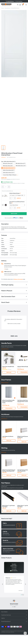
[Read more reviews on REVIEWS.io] (14, 571)
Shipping (8, 179)
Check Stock (3, 183)
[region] (14, 584)
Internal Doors (7, 8)
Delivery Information (18, 279)
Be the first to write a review (14, 323)
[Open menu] (26, 4)
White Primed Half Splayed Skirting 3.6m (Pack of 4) (8, 470)
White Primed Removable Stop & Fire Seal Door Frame (8, 401)
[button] (14, 323)
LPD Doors (3, 157)
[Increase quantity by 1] (9, 186)
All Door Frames (4, 382)
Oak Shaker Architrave (7, 436)
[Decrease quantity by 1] (2, 186)
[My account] (20, 4)
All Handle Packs (4, 348)
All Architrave (4, 418)
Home (2, 8)
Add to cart (14, 213)
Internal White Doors (15, 8)
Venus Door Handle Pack (8, 366)
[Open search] (17, 4)
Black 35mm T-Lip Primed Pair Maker (8, 506)
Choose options (8, 408)
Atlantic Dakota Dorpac (14, 193)
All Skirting (3, 452)
